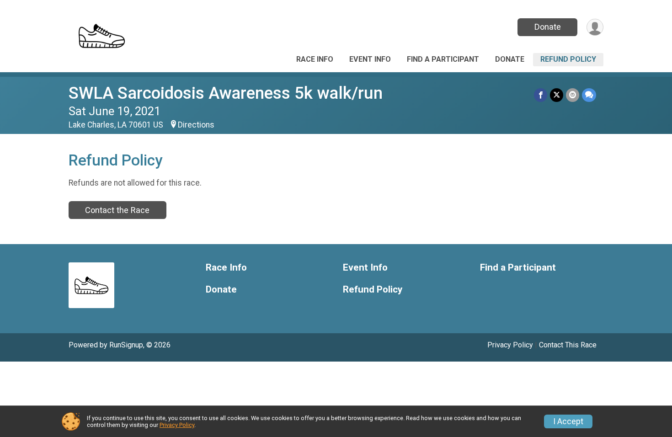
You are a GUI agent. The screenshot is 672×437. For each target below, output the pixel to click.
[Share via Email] (572, 94)
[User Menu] (595, 27)
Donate (547, 27)
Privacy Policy (510, 345)
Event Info (370, 59)
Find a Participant (443, 59)
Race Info (314, 59)
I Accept (568, 421)
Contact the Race (117, 210)
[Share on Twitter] (556, 94)
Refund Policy (568, 59)
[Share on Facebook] (540, 94)
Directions (196, 124)
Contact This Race (568, 345)
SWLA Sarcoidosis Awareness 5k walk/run (226, 93)
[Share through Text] (589, 94)
